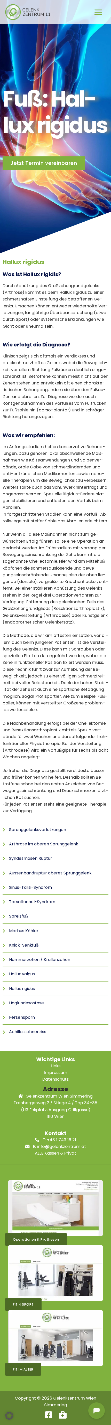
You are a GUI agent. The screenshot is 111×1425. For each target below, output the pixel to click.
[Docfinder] (63, 1415)
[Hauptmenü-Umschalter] (98, 12)
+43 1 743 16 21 (61, 1140)
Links (55, 1066)
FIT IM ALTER (23, 1369)
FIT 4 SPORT (23, 1304)
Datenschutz (55, 1079)
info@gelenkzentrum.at (61, 1146)
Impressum (55, 1072)
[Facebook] (48, 1415)
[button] (9, 1416)
